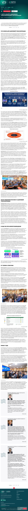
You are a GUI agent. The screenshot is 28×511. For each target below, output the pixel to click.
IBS (17, 228)
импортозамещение (12, 234)
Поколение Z (16, 154)
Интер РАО (17, 160)
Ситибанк (2, 39)
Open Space (17, 119)
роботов (13, 164)
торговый (6, 274)
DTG (2, 71)
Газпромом (20, 350)
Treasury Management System (16, 349)
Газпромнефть (9, 279)
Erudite (2, 164)
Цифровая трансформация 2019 (13, 25)
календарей (23, 384)
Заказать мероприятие (7, 11)
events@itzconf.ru (3, 506)
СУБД (6, 261)
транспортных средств (19, 312)
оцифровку (14, 170)
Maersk (16, 68)
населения (2, 194)
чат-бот (26, 114)
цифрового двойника (14, 122)
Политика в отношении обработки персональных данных (14, 509)
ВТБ (18, 339)
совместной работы (10, 208)
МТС (25, 38)
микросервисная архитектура (19, 55)
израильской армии (11, 337)
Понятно (25, 508)
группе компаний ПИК (20, 40)
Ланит (20, 62)
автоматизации (21, 278)
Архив (17, 492)
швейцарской (18, 71)
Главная (2, 17)
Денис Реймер (24, 82)
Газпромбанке (21, 468)
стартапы (24, 112)
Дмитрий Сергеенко (8, 275)
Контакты (2, 8)
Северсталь (23, 126)
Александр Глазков (24, 59)
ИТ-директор (3, 235)
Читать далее (24, 413)
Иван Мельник (5, 334)
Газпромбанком (15, 350)
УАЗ (25, 305)
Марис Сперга (3, 89)
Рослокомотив (8, 271)
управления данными (14, 145)
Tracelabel (8, 75)
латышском (3, 115)
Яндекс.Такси (18, 126)
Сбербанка (2, 174)
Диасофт (2, 60)
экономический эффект (17, 341)
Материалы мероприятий (7, 17)
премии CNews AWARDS (18, 347)
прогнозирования (3, 359)
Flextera (24, 60)
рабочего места (11, 120)
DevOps (24, 261)
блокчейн (20, 222)
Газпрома (11, 381)
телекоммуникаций (3, 279)
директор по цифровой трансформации (12, 339)
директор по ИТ (22, 307)
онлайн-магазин (10, 127)
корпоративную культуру (17, 111)
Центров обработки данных (16, 88)
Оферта (5, 509)
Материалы (18, 494)
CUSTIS (8, 350)
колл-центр (3, 161)
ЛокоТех (2, 271)
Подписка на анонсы (6, 8)
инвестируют (3, 48)
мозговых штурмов (7, 286)
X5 (1, 336)
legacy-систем (22, 52)
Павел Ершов (3, 40)
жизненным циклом (20, 311)
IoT (18, 222)
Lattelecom (24, 109)
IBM (5, 69)
